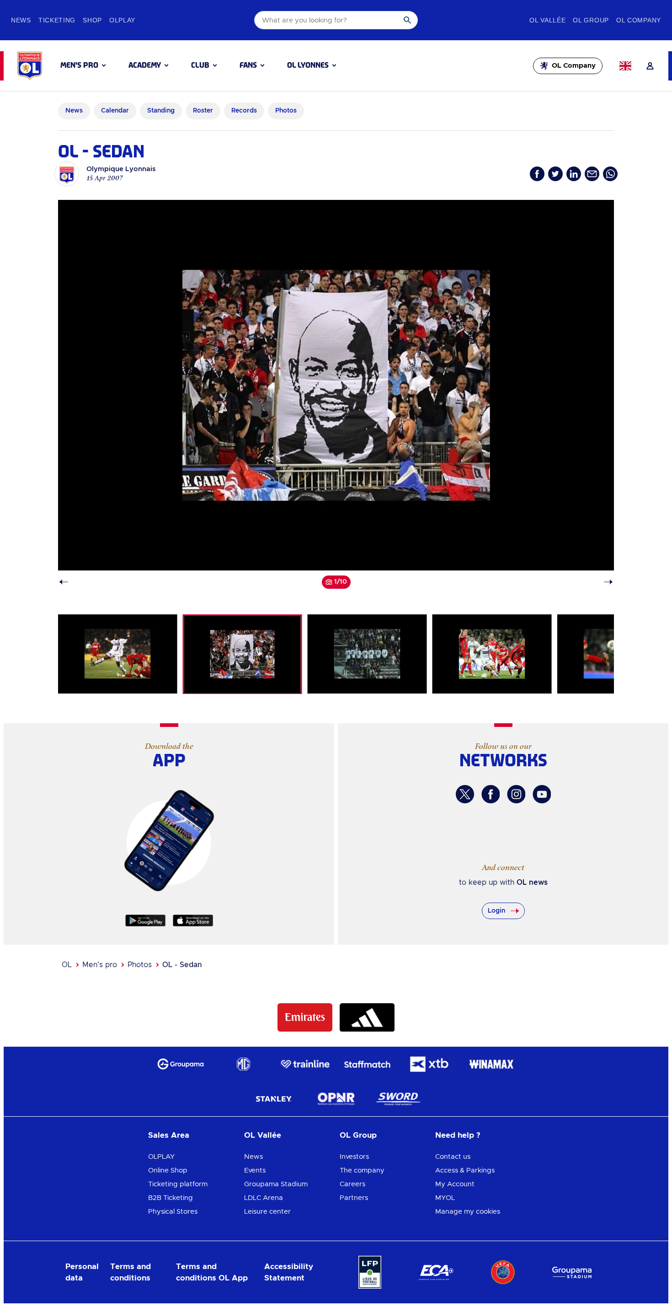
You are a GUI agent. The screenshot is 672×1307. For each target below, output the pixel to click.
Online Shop (167, 1170)
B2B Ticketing (170, 1197)
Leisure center (267, 1211)
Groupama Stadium (276, 1184)
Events (255, 1170)
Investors (354, 1156)
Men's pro (99, 964)
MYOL (445, 1197)
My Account (455, 1184)
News (253, 1156)
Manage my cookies (467, 1211)
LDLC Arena (263, 1197)
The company (362, 1170)
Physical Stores (172, 1211)
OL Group (358, 1135)
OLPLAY (161, 1156)
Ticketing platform (178, 1184)
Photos (140, 964)
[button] (83, 65)
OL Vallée (262, 1135)
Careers (352, 1184)
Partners (354, 1197)
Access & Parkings (465, 1170)
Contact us (452, 1156)
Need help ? (457, 1135)
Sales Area (168, 1135)
